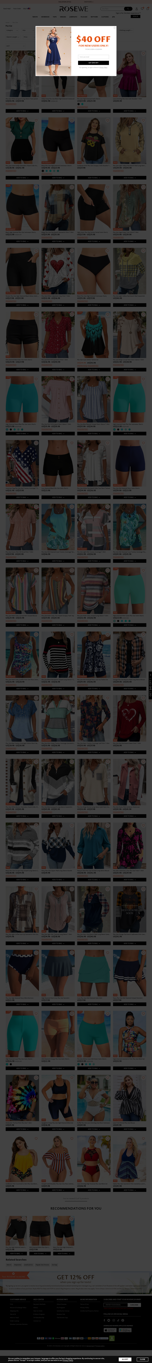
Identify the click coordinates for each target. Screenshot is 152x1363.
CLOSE (142, 1359)
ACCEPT (125, 1359)
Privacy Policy (68, 1360)
